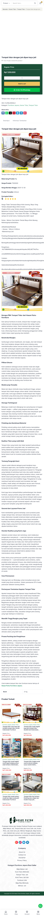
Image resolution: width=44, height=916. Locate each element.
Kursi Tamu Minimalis (22, 872)
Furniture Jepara (13, 105)
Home (5, 914)
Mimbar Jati (22, 886)
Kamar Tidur (12, 9)
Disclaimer (22, 857)
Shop (16, 914)
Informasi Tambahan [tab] (20, 120)
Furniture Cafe (22, 880)
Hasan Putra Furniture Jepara (21, 893)
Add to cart (22, 84)
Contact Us (22, 855)
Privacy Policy (22, 860)
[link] (3, 113)
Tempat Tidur (21, 9)
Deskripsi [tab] (6, 120)
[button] (19, 721)
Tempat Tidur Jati (22, 874)
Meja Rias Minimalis (22, 883)
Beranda (5, 9)
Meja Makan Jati (22, 869)
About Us (22, 852)
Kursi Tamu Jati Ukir (22, 877)
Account (27, 914)
